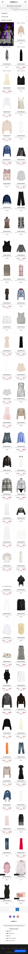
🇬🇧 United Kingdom (11, 938)
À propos (3, 948)
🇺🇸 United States (11, 940)
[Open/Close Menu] (2, 2)
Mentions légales (23, 948)
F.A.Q (8, 948)
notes (21, 925)
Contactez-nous (14, 948)
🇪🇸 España (9, 931)
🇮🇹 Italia (9, 935)
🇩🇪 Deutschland (10, 933)
